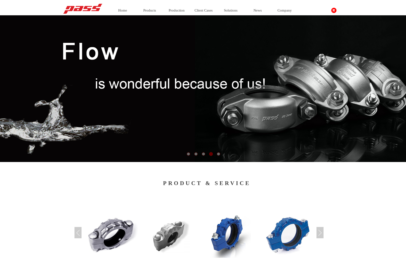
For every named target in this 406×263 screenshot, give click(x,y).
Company (284, 10)
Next (320, 232)
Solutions (231, 10)
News (258, 10)
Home (122, 10)
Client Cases (204, 10)
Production (177, 10)
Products (149, 10)
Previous (78, 232)
